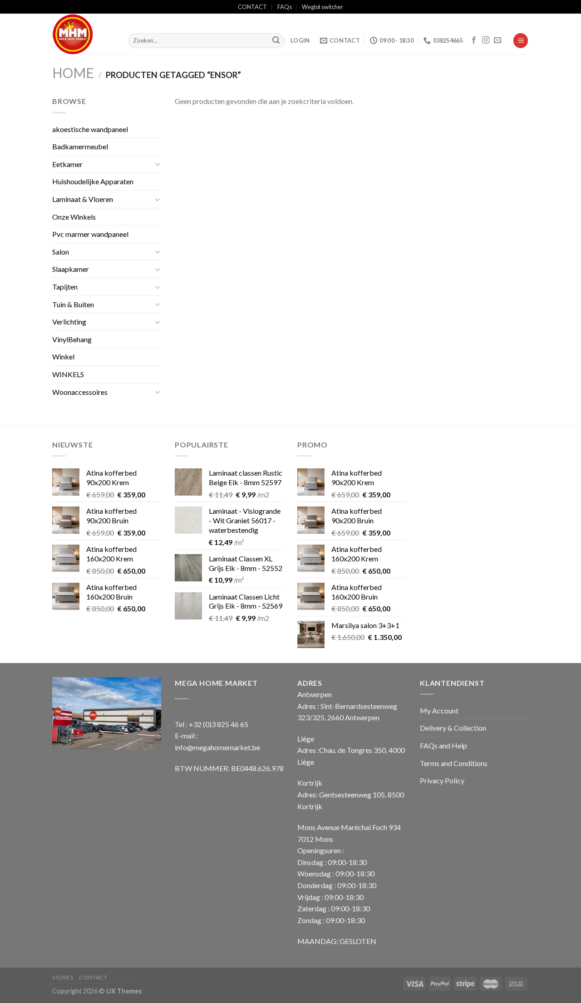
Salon (60, 251)
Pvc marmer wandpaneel (90, 234)
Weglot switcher (322, 6)
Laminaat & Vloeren (82, 199)
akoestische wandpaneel (90, 129)
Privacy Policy (442, 780)
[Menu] (520, 40)
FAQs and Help (443, 745)
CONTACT (252, 6)
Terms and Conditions (453, 763)
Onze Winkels (74, 216)
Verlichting (69, 321)
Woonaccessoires (80, 392)
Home (73, 72)
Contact (93, 977)
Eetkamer (67, 164)
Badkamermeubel (80, 146)
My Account (439, 710)
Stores (63, 977)
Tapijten (65, 286)
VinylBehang (72, 339)
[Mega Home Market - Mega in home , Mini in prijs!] (83, 34)
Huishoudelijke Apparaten (92, 181)
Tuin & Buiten (73, 304)
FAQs (284, 6)
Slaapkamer (70, 269)
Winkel (63, 356)
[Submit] (276, 41)
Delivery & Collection (453, 727)
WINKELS (68, 374)
